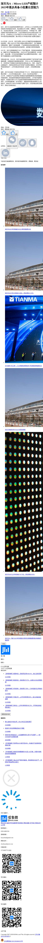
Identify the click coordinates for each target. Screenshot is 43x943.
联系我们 (20, 823)
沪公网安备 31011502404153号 (13, 941)
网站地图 (26, 823)
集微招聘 (15, 823)
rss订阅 (3, 825)
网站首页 (3, 823)
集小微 (7, 12)
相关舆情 (4, 14)
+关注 (3, 644)
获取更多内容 (6, 714)
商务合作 (38, 823)
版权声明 (9, 823)
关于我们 (32, 823)
